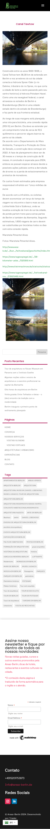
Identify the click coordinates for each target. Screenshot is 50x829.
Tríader (13, 818)
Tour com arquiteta (27, 586)
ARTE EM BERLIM (34, 513)
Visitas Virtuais (16, 445)
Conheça (10, 432)
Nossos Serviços (14, 436)
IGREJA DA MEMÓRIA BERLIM (16, 557)
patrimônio (29, 576)
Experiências (12, 455)
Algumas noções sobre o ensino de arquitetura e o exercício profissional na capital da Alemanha (22, 381)
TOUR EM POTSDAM (30, 596)
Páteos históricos (10, 586)
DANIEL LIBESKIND (30, 517)
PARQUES (41, 571)
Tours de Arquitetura (11, 601)
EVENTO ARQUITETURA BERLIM (17, 532)
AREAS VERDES (34, 480)
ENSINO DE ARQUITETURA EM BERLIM (20, 522)
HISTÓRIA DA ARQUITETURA (15, 552)
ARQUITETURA (30, 485)
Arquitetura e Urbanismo (19, 450)
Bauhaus (7, 517)
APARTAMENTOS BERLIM (14, 480)
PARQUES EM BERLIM (13, 576)
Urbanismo (8, 606)
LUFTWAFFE (37, 557)
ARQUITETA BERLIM (12, 485)
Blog (7, 459)
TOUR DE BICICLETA (30, 591)
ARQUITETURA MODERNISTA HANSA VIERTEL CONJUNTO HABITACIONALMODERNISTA (23, 506)
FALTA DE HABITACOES (13, 542)
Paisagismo (28, 571)
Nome (11, 705)
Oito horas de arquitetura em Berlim (21, 389)
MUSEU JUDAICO (29, 566)
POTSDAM (26, 581)
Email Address (15, 718)
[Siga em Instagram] (8, 801)
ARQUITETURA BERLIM (13, 499)
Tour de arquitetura (11, 591)
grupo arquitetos (38, 547)
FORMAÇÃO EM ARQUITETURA (16, 547)
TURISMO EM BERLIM (31, 601)
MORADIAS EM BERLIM (26, 561)
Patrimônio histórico (11, 581)
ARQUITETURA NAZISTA (14, 513)
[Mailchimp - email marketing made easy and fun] (23, 740)
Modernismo (8, 561)
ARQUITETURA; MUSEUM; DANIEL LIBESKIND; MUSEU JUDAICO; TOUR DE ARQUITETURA (23, 492)
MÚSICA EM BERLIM (12, 571)
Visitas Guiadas (15, 440)
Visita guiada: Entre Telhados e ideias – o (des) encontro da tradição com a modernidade (23, 398)
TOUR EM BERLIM (11, 596)
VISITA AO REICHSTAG (25, 606)
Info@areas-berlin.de (18, 784)
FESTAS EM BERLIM (35, 542)
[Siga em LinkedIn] (14, 801)
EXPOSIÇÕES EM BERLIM (14, 537)
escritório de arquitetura (13, 527)
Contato (9, 464)
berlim (16, 517)
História (34, 552)
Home (8, 427)
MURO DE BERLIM (11, 566)
